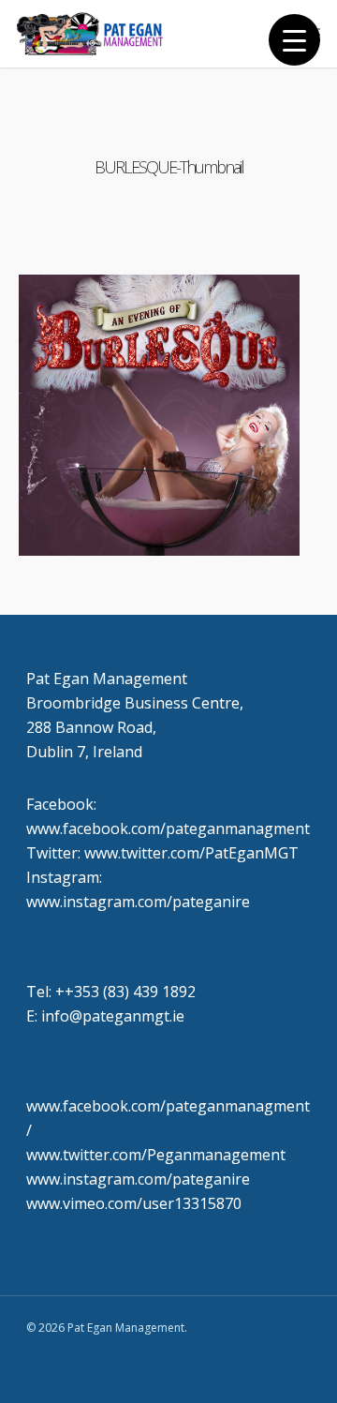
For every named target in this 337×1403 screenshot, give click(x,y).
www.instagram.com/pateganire (138, 1179)
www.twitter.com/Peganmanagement (156, 1154)
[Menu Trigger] (294, 40)
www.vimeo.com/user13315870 (134, 1203)
